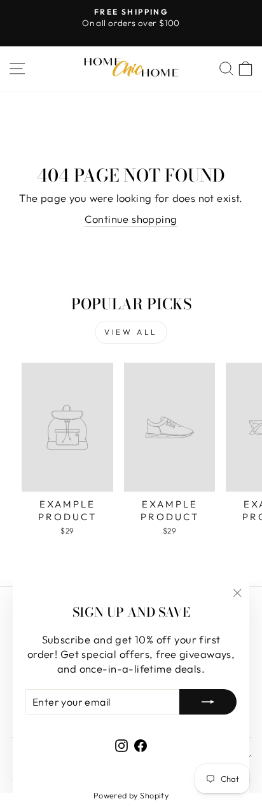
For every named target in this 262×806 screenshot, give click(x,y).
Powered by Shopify (131, 795)
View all (131, 332)
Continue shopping (131, 218)
